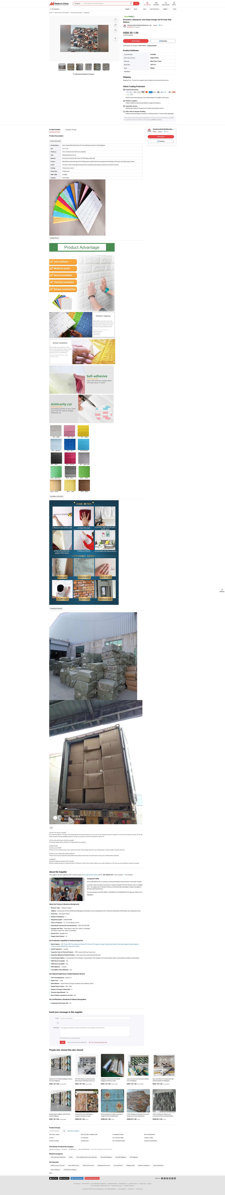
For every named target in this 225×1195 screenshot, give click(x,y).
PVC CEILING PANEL (118, 1137)
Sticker (71, 1157)
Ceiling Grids (108, 944)
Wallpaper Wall (130, 1165)
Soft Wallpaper (134, 1157)
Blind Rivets (64, 946)
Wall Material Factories (104, 1165)
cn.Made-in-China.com (129, 1185)
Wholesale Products (112, 1183)
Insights (149, 1183)
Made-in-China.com (105, 1185)
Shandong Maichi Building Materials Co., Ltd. (139, 25)
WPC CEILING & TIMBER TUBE (89, 1134)
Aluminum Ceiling (74, 946)
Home (50, 12)
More (50, 1173)
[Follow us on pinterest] (172, 1178)
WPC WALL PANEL (54, 1134)
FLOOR (51, 1137)
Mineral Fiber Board (118, 944)
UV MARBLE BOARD (117, 1134)
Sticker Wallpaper (55, 1170)
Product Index (142, 1183)
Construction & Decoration (61, 12)
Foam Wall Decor (118, 1165)
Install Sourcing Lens (93, 1178)
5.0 (155, 131)
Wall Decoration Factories (58, 1165)
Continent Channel (132, 1183)
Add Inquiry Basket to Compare (84, 74)
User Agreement (122, 1189)
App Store (53, 1178)
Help (144, 9)
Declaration (131, 1189)
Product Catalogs (74, 1131)
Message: (56, 1027)
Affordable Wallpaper (106, 1157)
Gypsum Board (129, 944)
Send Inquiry (136, 41)
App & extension (154, 9)
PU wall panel (84, 1137)
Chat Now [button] (164, 41)
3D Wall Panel (84, 1141)
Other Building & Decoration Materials (86, 1157)
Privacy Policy (139, 1189)
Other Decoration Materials (58, 1157)
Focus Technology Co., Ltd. (100, 1189)
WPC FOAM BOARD (149, 1134)
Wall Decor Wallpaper (144, 1165)
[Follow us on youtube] (170, 1178)
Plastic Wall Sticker (158, 1165)
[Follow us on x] (165, 1178)
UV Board (82, 944)
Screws (58, 946)
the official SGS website (91, 875)
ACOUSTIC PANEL (54, 1141)
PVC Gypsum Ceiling (98, 944)
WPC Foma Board (73, 944)
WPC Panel (64, 944)
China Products (85, 1183)
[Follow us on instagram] (167, 1178)
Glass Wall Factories (73, 1165)
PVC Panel (88, 944)
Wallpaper (86, 12)
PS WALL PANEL (148, 1137)
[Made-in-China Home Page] (58, 3)
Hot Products (77, 1183)
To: (58, 1023)
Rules (174, 9)
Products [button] (77, 3)
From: (57, 1018)
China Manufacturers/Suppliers (98, 1183)
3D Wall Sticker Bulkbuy (70, 1170)
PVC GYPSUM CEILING (118, 1141)
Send (62, 1042)
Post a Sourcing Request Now (98, 1042)
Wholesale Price (123, 1183)
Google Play (64, 1178)
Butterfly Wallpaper (121, 1157)
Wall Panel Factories (88, 1165)
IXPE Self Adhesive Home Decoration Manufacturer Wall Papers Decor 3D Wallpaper (85, 1080)
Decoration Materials (76, 12)
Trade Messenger (77, 1178)
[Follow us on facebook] (162, 1178)
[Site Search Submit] (136, 3)
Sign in (174, 4)
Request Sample (152, 45)
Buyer (135, 9)
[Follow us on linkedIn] (175, 1178)
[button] (131, 3)
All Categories (55, 9)
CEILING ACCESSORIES (150, 1141)
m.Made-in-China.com (116, 1185)
